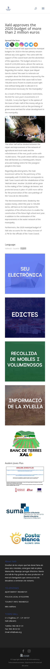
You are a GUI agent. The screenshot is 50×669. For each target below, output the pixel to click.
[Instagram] (21, 44)
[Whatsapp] (17, 44)
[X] (12, 44)
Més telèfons (10, 606)
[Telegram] (31, 44)
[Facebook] (7, 44)
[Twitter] (26, 44)
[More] (36, 44)
